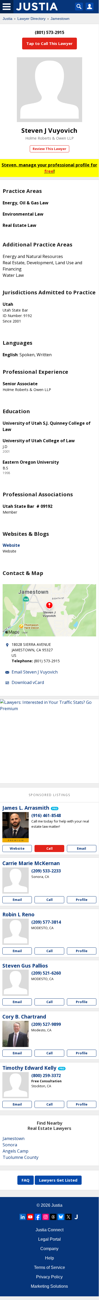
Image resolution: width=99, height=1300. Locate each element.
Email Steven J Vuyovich (35, 672)
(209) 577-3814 (46, 922)
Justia (7, 18)
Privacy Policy (49, 1277)
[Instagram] (45, 1217)
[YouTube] (30, 1217)
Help (49, 1258)
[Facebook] (38, 1217)
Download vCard (28, 682)
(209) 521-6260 (46, 973)
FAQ (25, 1180)
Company (49, 1248)
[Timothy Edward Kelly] (15, 1085)
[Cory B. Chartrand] (15, 1034)
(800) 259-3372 (46, 1075)
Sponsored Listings (49, 795)
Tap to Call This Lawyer (49, 43)
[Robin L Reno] (15, 932)
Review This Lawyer (49, 148)
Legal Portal (49, 1239)
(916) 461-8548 (46, 815)
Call (49, 848)
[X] (68, 1217)
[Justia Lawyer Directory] (76, 1217)
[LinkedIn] (22, 1217)
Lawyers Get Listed (58, 1180)
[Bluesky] (61, 1217)
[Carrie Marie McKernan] (15, 880)
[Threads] (53, 1217)
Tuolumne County (20, 1157)
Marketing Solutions (49, 1286)
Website (11, 545)
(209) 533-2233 (46, 871)
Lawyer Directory (31, 18)
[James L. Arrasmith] (15, 825)
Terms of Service (49, 1267)
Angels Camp (15, 1151)
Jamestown (60, 18)
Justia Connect (49, 1230)
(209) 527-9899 (46, 1024)
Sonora (10, 1145)
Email (81, 848)
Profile (81, 899)
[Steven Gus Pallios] (15, 983)
